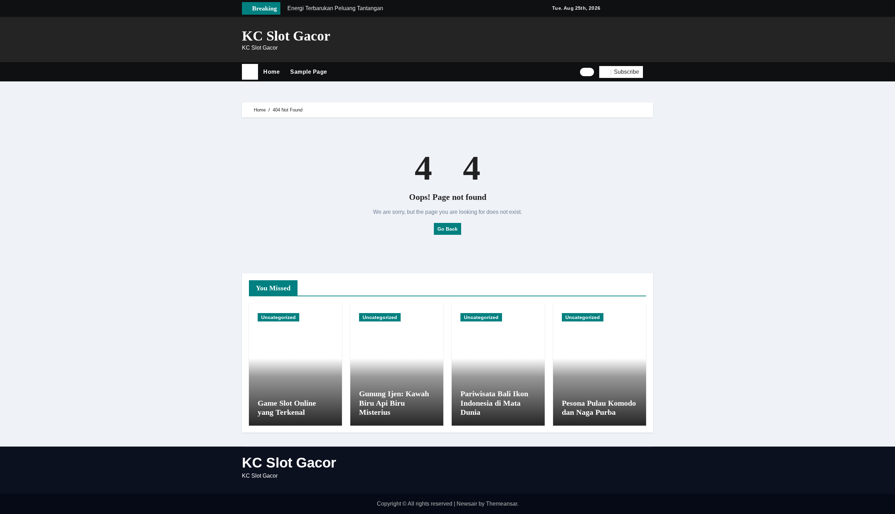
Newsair (467, 504)
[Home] (250, 72)
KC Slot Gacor (286, 36)
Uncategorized (278, 317)
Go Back (447, 229)
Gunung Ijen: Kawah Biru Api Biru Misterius (394, 403)
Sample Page (308, 72)
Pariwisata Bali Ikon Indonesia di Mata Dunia (494, 403)
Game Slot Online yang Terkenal (287, 408)
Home (271, 72)
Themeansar (501, 504)
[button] (650, 72)
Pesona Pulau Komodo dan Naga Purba (599, 408)
